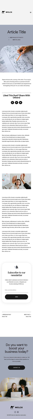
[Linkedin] (18, 412)
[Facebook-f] (15, 412)
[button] (31, 12)
